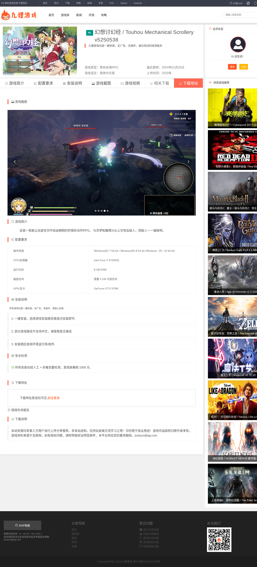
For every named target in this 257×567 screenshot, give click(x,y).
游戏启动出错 (150, 537)
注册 (243, 67)
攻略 (78, 3)
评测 (91, 15)
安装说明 (74, 83)
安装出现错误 (150, 533)
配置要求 (45, 83)
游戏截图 (103, 83)
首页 (45, 3)
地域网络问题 (150, 546)
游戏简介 (16, 83)
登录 (232, 67)
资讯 (56, 3)
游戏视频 (132, 83)
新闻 (79, 15)
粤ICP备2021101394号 (146, 561)
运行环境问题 (150, 529)
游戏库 (65, 15)
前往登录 (54, 398)
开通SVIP (238, 3)
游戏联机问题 (150, 542)
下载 (67, 3)
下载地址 (190, 83)
